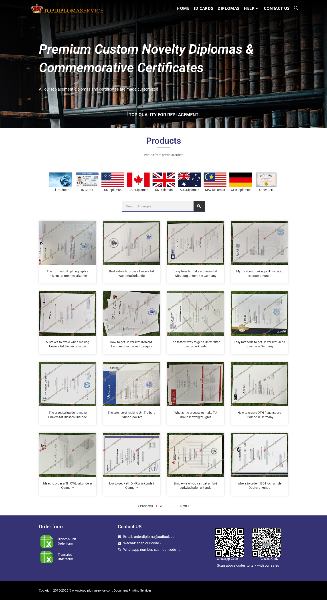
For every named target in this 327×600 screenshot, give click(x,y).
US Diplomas (112, 190)
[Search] (199, 206)
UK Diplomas (164, 190)
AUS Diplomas (189, 190)
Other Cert (266, 190)
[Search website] (296, 8)
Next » (184, 506)
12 (175, 506)
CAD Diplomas (138, 190)
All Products (60, 190)
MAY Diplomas (215, 190)
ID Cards (87, 190)
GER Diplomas (240, 190)
